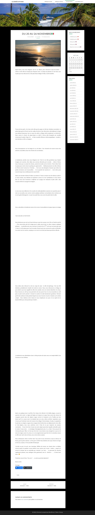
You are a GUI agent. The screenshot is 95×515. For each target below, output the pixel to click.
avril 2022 (72, 98)
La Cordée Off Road (18, 1)
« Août (70, 71)
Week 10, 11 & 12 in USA (75, 47)
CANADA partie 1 (73, 39)
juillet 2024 (72, 85)
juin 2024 (72, 88)
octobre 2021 (73, 113)
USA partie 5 (73, 44)
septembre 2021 (73, 116)
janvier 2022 (72, 106)
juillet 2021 (72, 121)
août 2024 (72, 82)
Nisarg (61, 512)
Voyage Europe (69, 1)
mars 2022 (72, 100)
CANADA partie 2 (73, 36)
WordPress (51, 512)
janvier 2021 (72, 134)
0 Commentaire (46, 36)
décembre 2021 (73, 108)
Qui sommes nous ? (79, 1)
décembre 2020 (73, 137)
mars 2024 (72, 95)
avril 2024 (72, 93)
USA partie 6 (73, 41)
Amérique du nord (48, 1)
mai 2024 (72, 90)
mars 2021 (72, 129)
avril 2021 (72, 126)
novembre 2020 (73, 139)
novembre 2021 (73, 111)
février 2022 (72, 103)
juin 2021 (72, 124)
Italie (18, 475)
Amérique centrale (59, 1)
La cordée (37, 36)
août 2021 (72, 119)
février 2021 (72, 131)
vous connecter (24, 499)
